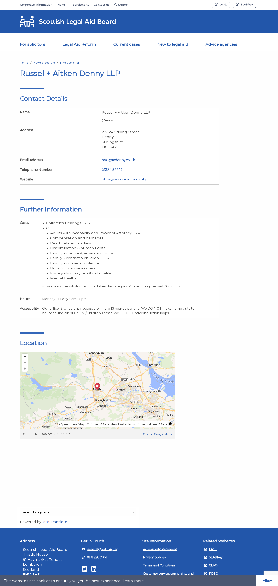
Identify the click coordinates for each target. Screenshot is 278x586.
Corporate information (36, 4)
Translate (58, 522)
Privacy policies (154, 557)
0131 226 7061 (97, 557)
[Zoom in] (25, 357)
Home (24, 62)
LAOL (223, 4)
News (62, 4)
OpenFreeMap (72, 424)
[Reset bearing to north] (25, 369)
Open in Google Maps (157, 434)
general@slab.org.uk (102, 549)
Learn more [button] (133, 580)
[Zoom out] (25, 363)
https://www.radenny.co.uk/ (124, 179)
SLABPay (247, 4)
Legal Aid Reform (79, 44)
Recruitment (80, 4)
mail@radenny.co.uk (118, 160)
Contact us (101, 4)
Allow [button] (267, 581)
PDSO (213, 573)
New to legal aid (172, 44)
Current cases (126, 44)
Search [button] (123, 4)
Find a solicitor (69, 62)
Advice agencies (221, 44)
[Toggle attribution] (170, 423)
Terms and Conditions (159, 565)
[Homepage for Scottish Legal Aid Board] (68, 21)
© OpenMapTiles (102, 424)
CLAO (213, 565)
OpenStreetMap (152, 424)
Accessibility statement (160, 549)
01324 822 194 (113, 170)
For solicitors (32, 44)
